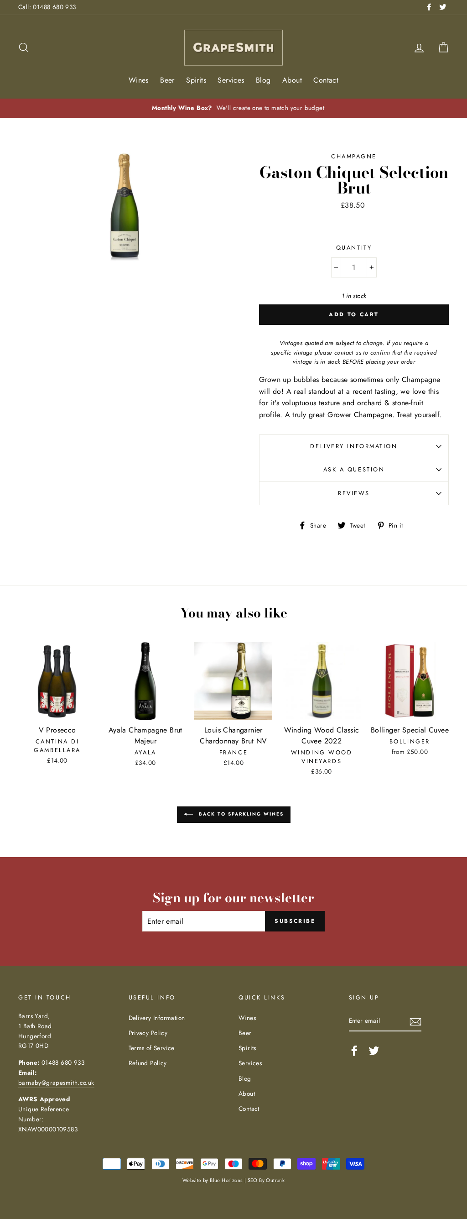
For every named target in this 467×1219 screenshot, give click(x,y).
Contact (325, 80)
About (292, 80)
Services (231, 80)
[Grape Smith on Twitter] (373, 1050)
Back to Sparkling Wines (240, 814)
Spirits (196, 80)
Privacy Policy (148, 1032)
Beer (167, 80)
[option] (233, 108)
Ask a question (354, 469)
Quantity (354, 247)
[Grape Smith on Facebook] (354, 1050)
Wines (139, 80)
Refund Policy (148, 1062)
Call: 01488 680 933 (47, 6)
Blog (263, 80)
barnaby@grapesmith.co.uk (56, 1082)
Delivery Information (353, 446)
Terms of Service (152, 1047)
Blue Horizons (226, 1180)
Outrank (275, 1180)
